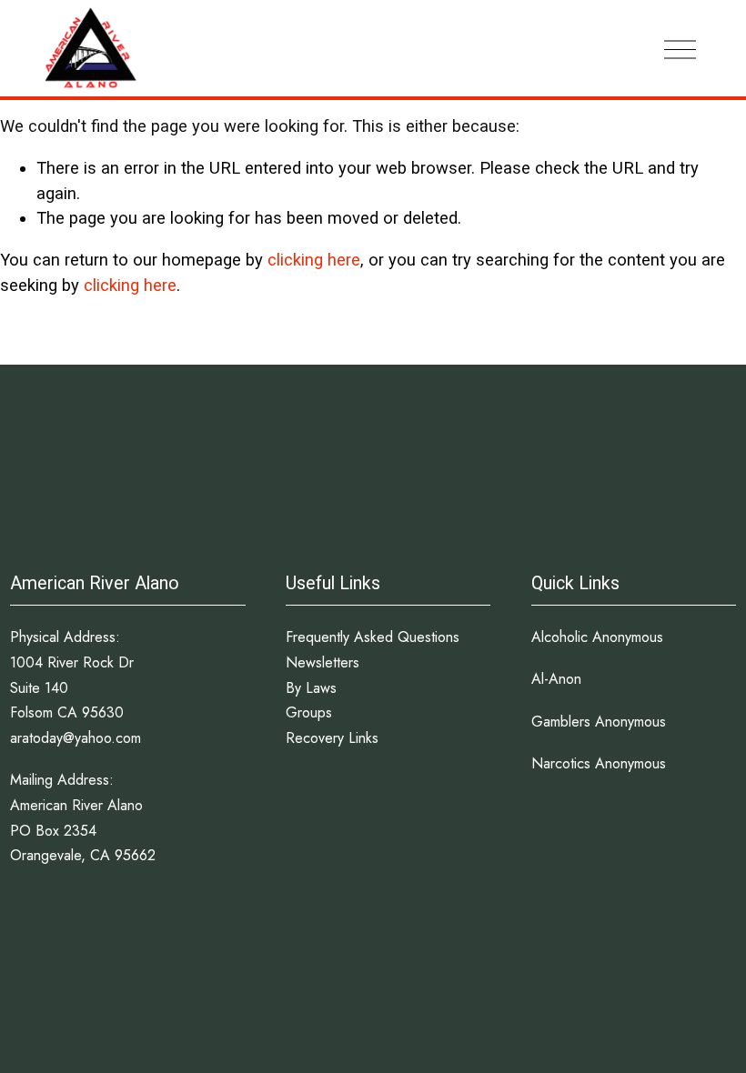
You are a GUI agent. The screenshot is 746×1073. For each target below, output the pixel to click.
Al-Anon (556, 678)
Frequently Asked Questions (372, 637)
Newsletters (322, 662)
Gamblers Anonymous (598, 721)
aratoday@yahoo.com (75, 737)
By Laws (311, 687)
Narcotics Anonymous (598, 763)
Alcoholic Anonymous (597, 637)
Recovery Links (332, 737)
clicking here (313, 260)
